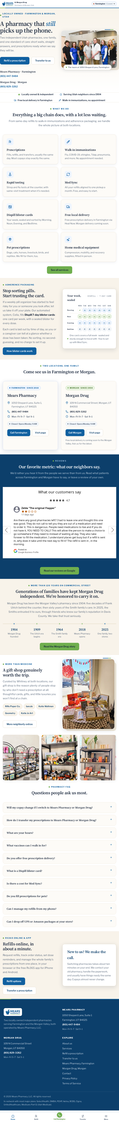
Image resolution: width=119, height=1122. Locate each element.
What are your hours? (20, 833)
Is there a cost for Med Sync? (24, 883)
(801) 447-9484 (9, 76)
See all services (59, 269)
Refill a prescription (15, 60)
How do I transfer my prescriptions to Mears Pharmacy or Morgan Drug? (51, 820)
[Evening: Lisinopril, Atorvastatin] (80, 323)
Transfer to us (43, 60)
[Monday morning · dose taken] (80, 310)
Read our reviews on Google (59, 570)
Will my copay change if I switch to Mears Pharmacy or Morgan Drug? (50, 807)
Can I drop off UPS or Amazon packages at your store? (40, 921)
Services (67, 1048)
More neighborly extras (20, 724)
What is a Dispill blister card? (24, 871)
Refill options (14, 981)
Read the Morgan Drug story (59, 646)
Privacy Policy (69, 1078)
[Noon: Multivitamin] (80, 316)
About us (67, 1043)
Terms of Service (71, 1083)
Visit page (40, 432)
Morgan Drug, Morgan (74, 1068)
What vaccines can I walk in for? (26, 845)
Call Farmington (18, 432)
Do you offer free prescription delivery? (31, 858)
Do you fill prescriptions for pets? (27, 896)
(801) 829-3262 (9, 86)
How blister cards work (20, 351)
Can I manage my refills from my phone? (31, 909)
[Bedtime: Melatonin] (80, 329)
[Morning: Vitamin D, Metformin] (85, 310)
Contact (66, 1073)
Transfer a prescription (19, 990)
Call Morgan (75, 432)
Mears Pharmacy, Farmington (78, 1063)
